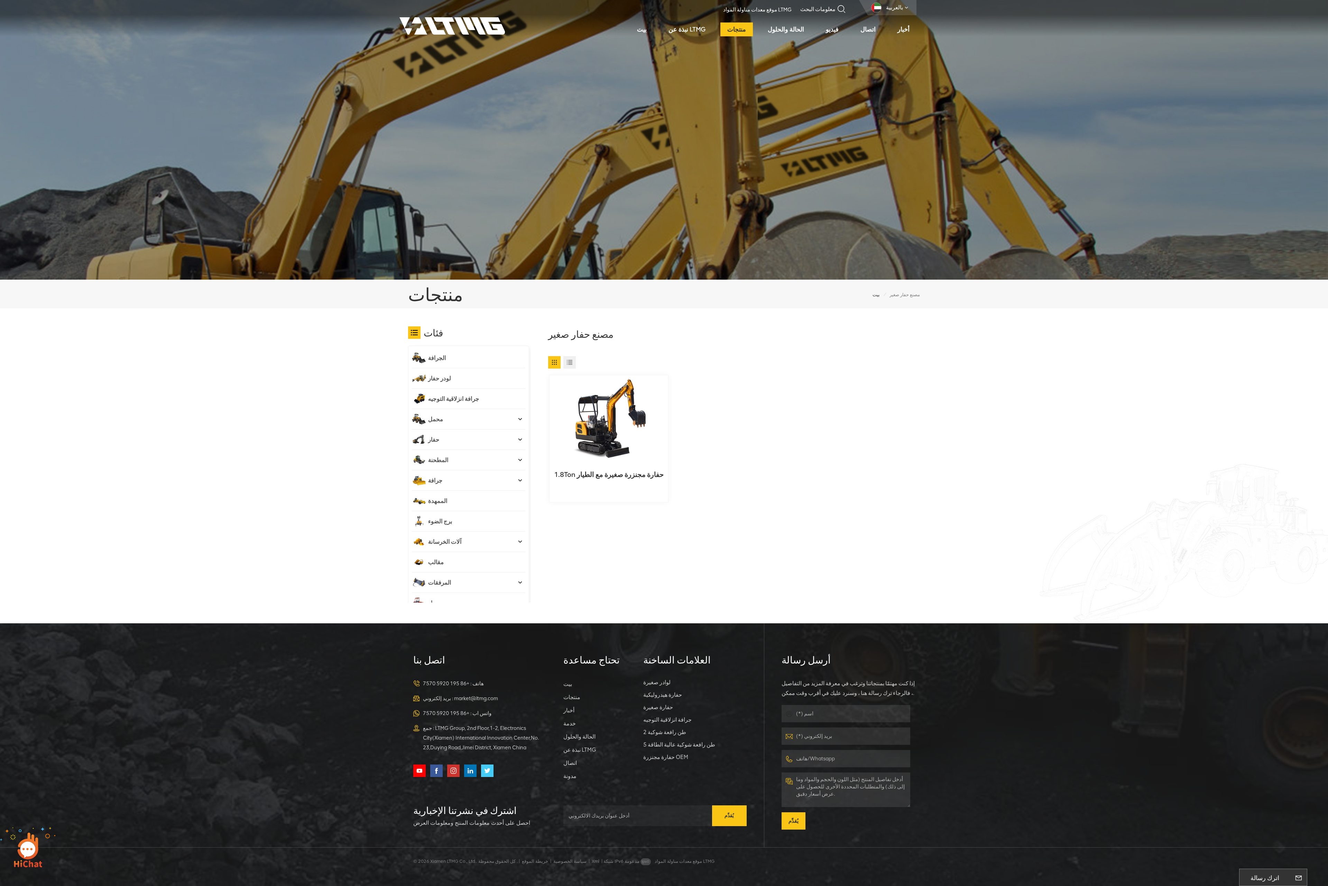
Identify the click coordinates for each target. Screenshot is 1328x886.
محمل (435, 419)
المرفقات (439, 582)
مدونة (570, 776)
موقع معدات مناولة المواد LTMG (757, 10)
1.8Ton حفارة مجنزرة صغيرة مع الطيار (609, 474)
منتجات (736, 29)
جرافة (435, 480)
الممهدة (438, 500)
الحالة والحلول (786, 29)
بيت (642, 29)
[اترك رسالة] (1298, 877)
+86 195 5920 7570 (446, 683)
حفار (434, 439)
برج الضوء (440, 521)
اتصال (868, 29)
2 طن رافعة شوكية (664, 732)
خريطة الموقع (535, 861)
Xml (595, 861)
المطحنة (438, 459)
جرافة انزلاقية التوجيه (453, 398)
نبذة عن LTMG (687, 29)
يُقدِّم (729, 816)
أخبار (903, 29)
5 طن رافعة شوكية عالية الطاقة (679, 744)
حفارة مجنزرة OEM (665, 757)
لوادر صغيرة (657, 682)
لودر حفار (439, 378)
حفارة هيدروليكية (662, 694)
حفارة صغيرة (658, 707)
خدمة (569, 723)
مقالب (436, 562)
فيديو (832, 29)
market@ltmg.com (476, 698)
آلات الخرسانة (445, 541)
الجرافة (437, 357)
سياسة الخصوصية (570, 861)
